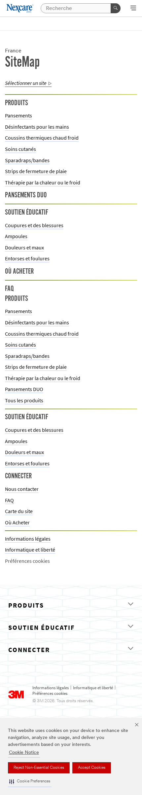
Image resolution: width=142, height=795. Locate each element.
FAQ (9, 500)
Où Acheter (17, 522)
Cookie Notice (24, 752)
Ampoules (16, 236)
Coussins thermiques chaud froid (42, 137)
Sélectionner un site (26, 83)
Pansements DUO (24, 389)
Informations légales (28, 538)
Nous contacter (22, 489)
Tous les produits (24, 400)
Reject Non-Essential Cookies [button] (39, 768)
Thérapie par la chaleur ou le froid (42, 182)
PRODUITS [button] (26, 605)
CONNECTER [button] (29, 650)
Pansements (18, 115)
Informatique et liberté (30, 549)
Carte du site (19, 511)
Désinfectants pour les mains (37, 126)
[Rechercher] (116, 8)
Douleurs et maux (24, 247)
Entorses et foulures (27, 258)
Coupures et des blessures (34, 225)
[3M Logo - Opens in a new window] (20, 8)
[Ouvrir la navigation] (133, 8)
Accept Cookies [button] (91, 768)
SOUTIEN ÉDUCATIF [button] (41, 628)
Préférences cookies (49, 693)
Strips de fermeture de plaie (36, 171)
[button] (30, 781)
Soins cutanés (20, 149)
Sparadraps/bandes (27, 160)
